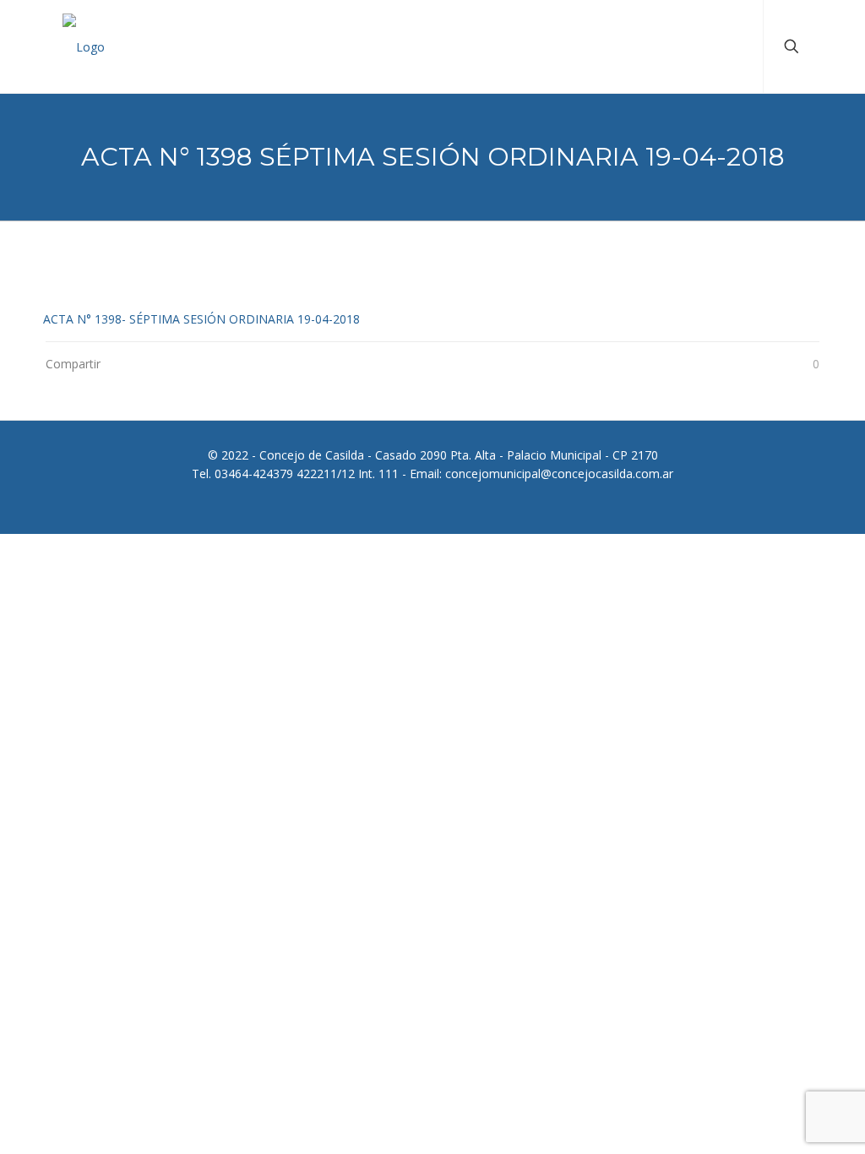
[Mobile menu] (735, 46)
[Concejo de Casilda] (84, 46)
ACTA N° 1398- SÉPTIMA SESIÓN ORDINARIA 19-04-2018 (201, 319)
